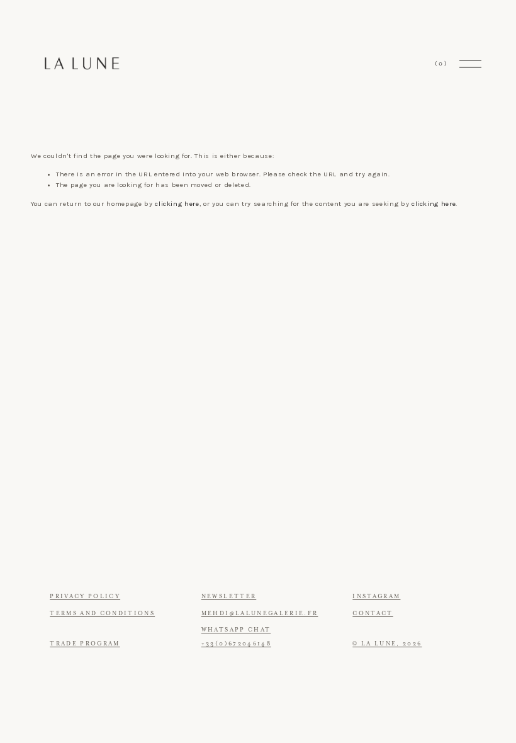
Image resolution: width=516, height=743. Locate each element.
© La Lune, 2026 (387, 643)
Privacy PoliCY (85, 596)
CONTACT (372, 613)
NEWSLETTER (228, 596)
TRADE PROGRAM (85, 643)
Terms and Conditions (102, 613)
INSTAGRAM (376, 596)
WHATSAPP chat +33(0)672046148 (236, 636)
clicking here (177, 204)
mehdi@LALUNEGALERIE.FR (259, 613)
